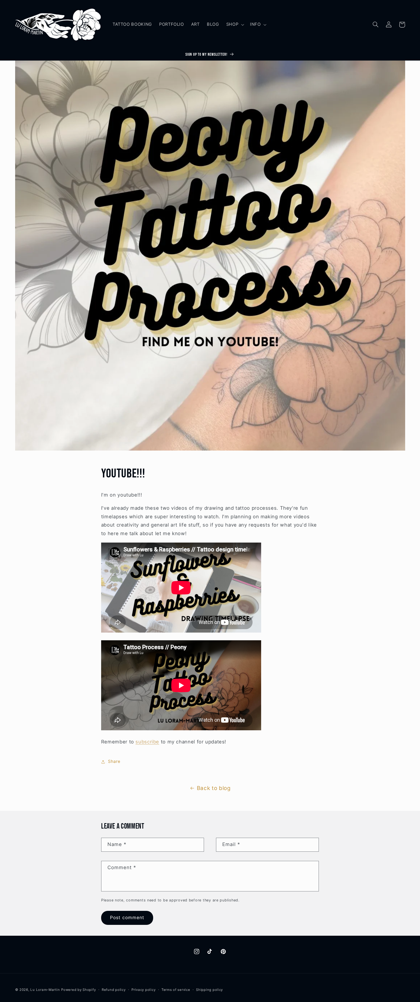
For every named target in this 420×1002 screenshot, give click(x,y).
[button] (234, 24)
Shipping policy (209, 990)
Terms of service (175, 990)
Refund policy (114, 990)
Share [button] (114, 761)
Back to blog (214, 788)
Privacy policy (143, 990)
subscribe (147, 742)
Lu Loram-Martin (45, 990)
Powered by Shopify (78, 990)
